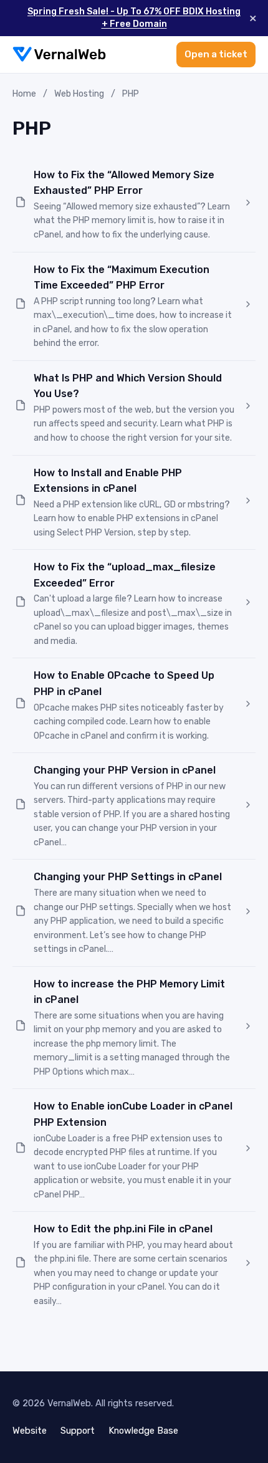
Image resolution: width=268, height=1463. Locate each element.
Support (77, 1430)
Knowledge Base (143, 1430)
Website (29, 1430)
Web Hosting (79, 94)
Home (24, 94)
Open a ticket (215, 54)
